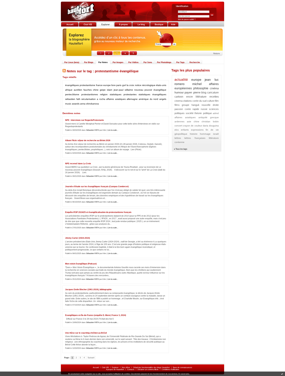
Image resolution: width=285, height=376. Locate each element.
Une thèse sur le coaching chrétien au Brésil (86, 333)
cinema (178, 100)
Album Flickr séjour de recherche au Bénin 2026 (87, 140)
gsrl (124, 85)
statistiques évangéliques (152, 94)
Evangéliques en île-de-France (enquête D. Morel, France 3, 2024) (95, 315)
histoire (193, 134)
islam (109, 89)
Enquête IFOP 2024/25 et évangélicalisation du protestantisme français (98, 212)
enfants (185, 129)
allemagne (132, 99)
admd (216, 113)
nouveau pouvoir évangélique (150, 89)
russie (204, 109)
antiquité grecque (208, 117)
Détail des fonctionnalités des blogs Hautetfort (151, 367)
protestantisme (87, 85)
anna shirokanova (89, 103)
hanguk (195, 104)
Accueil (96, 367)
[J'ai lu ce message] (282, 374)
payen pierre (192, 92)
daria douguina (211, 125)
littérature (201, 96)
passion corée (182, 109)
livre (113, 85)
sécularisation (88, 99)
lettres (177, 138)
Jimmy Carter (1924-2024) (77, 238)
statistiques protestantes (123, 94)
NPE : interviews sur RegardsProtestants (84, 120)
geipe (103, 89)
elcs (176, 129)
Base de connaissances (182, 367)
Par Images (118, 62)
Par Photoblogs (164, 62)
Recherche (195, 62)
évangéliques (72, 85)
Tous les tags (181, 149)
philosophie (200, 88)
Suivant (91, 358)
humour (179, 92)
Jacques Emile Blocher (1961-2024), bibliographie (88, 289)
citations (187, 100)
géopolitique (180, 134)
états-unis (161, 85)
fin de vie (212, 129)
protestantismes (89, 94)
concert (178, 125)
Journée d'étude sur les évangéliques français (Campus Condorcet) (97, 186)
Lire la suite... (113, 130)
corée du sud (199, 100)
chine (95, 89)
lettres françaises (194, 138)
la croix (130, 85)
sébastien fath (72, 99)
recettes (214, 96)
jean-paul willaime (123, 89)
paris (118, 85)
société (189, 113)
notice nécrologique (145, 85)
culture (210, 100)
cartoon (178, 96)
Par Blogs (88, 62)
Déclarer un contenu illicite (148, 369)
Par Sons (147, 62)
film (217, 100)
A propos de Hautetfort (115, 369)
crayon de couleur (192, 125)
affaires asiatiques (116, 99)
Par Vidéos (133, 62)
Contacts (130, 369)
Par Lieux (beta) (71, 62)
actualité (181, 79)
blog (203, 92)
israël (216, 134)
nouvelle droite (210, 104)
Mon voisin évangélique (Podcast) (81, 264)
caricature (213, 92)
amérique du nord (148, 99)
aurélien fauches (83, 89)
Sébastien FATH (92, 130)
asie (189, 121)
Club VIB (105, 367)
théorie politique (203, 113)
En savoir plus (183, 374)
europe (107, 85)
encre (189, 96)
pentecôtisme (72, 94)
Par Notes (103, 62)
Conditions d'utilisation (170, 369)
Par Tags (180, 62)
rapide (195, 109)
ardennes (179, 121)
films (177, 104)
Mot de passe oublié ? (186, 19)
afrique (68, 89)
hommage (205, 134)
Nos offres (126, 367)
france (99, 85)
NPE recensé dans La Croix (78, 163)
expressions (197, 129)
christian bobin (210, 121)
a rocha (101, 99)
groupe (185, 104)
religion (104, 94)
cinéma (214, 88)
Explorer (115, 367)
